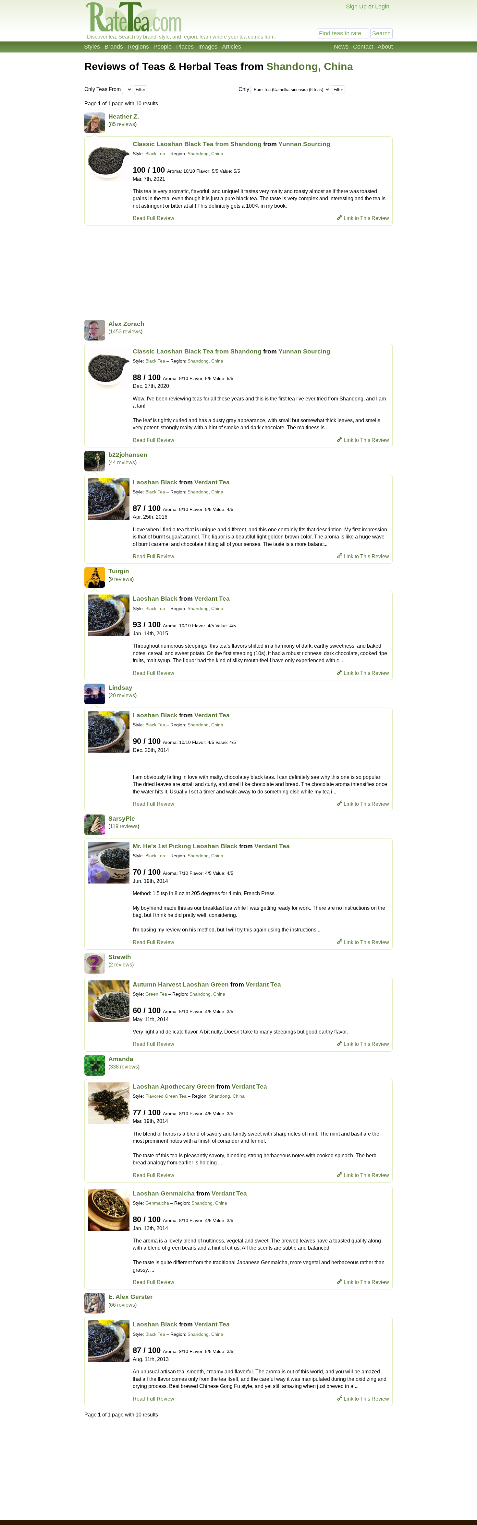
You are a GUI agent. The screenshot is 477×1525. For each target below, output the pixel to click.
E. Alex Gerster (130, 1296)
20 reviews (122, 695)
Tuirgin (118, 571)
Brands (113, 46)
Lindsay (120, 687)
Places (185, 46)
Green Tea (156, 994)
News (341, 46)
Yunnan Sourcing (304, 144)
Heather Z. (123, 116)
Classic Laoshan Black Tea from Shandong (197, 144)
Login (382, 6)
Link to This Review (366, 218)
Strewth (119, 956)
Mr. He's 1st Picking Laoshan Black (185, 846)
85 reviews (122, 124)
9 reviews (121, 579)
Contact (363, 46)
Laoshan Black (155, 482)
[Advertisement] (238, 274)
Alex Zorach (126, 323)
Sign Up (356, 6)
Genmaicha (157, 1203)
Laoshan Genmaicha (164, 1193)
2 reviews (121, 964)
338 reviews (124, 1066)
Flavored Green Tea (166, 1096)
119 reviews (124, 826)
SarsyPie (121, 818)
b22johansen (127, 454)
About (385, 46)
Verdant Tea (212, 482)
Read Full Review (153, 218)
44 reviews (122, 462)
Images (207, 46)
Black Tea (155, 153)
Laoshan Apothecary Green (174, 1086)
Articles (231, 46)
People (162, 46)
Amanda (120, 1059)
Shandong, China (309, 66)
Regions (138, 46)
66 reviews (122, 1305)
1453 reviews (125, 331)
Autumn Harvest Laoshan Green (181, 984)
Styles (92, 46)
